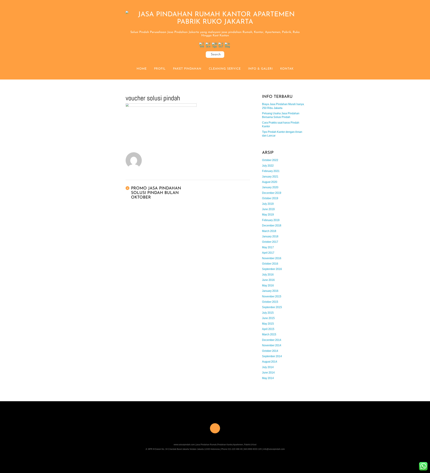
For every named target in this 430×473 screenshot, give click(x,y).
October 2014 (270, 350)
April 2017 (268, 252)
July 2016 (268, 274)
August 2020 (269, 182)
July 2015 (268, 312)
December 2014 (271, 340)
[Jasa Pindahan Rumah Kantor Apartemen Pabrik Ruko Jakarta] (215, 22)
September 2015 (272, 307)
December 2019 (271, 192)
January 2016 (270, 290)
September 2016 (272, 269)
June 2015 (268, 318)
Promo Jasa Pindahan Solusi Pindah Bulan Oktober (153, 193)
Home (142, 68)
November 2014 (271, 345)
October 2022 (270, 160)
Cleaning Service (225, 68)
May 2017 (268, 247)
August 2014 (269, 361)
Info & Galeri (260, 68)
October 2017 (270, 241)
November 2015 (271, 296)
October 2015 (270, 301)
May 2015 (268, 323)
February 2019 (271, 220)
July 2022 (268, 165)
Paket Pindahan (187, 68)
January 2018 (270, 236)
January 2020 (270, 187)
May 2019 (268, 214)
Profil (160, 68)
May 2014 (268, 378)
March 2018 (269, 231)
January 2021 (270, 176)
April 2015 (268, 329)
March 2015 (269, 334)
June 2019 (268, 209)
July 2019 (268, 203)
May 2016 (268, 285)
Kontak (287, 68)
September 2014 (272, 356)
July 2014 (268, 367)
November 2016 (271, 258)
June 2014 (268, 372)
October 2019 (270, 198)
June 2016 (268, 280)
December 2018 (271, 225)
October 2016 (270, 263)
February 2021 (271, 171)
